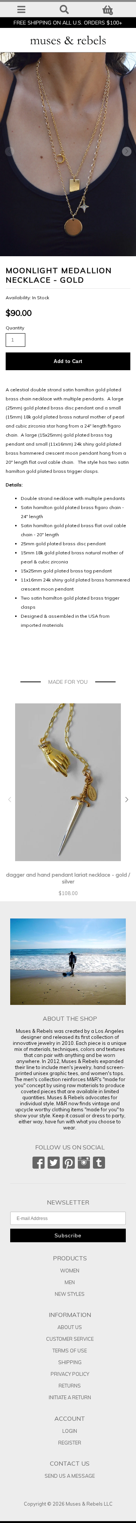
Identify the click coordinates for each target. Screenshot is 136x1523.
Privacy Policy (70, 1374)
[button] (126, 151)
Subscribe (68, 1235)
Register (69, 1443)
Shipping (70, 1362)
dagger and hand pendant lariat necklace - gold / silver (68, 878)
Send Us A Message (70, 1476)
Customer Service (70, 1339)
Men (70, 1282)
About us (69, 1327)
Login (69, 1431)
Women (69, 1271)
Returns (70, 1386)
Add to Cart (68, 361)
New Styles (70, 1294)
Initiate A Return (70, 1397)
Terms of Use (70, 1351)
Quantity (15, 328)
